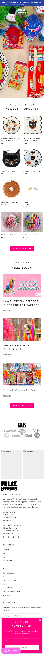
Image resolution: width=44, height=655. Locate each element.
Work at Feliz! (7, 588)
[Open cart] (41, 11)
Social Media (7, 561)
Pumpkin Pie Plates (9, 202)
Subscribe (22, 648)
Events (5, 557)
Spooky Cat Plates (10, 171)
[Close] (40, 620)
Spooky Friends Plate (32, 171)
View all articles (22, 405)
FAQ (4, 577)
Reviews (5, 584)
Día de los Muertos (19, 389)
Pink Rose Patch (8, 235)
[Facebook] (8, 537)
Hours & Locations (9, 573)
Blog (4, 553)
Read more (7, 311)
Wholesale (6, 595)
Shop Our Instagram (10, 580)
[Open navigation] (3, 11)
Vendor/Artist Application (11, 591)
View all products (22, 248)
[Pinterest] (13, 537)
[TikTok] (18, 537)
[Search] (37, 11)
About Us (6, 550)
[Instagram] (3, 537)
